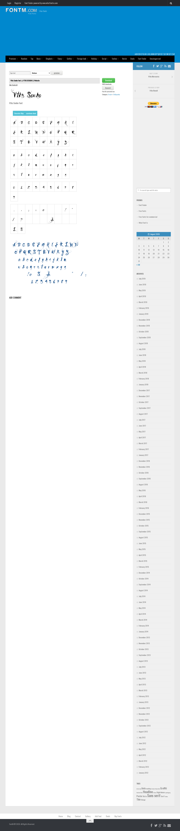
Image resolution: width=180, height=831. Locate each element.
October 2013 (144, 649)
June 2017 (142, 425)
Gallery (87, 816)
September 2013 (145, 655)
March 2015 (143, 561)
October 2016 (144, 472)
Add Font (98, 816)
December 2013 (144, 637)
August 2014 (143, 590)
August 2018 (143, 343)
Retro (145, 796)
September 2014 (145, 584)
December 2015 (144, 513)
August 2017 (143, 413)
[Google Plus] (161, 66)
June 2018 (142, 355)
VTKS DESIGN (27, 80)
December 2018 (144, 319)
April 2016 (142, 496)
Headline (148, 791)
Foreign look (81, 58)
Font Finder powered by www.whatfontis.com (41, 3)
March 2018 (143, 372)
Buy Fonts (118, 816)
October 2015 (144, 525)
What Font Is (143, 222)
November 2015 (144, 519)
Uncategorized (155, 58)
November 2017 (144, 396)
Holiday (94, 58)
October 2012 (144, 719)
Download (108, 80)
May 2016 (142, 490)
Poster (139, 796)
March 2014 (143, 619)
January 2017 (143, 455)
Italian (154, 793)
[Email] (169, 66)
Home (61, 816)
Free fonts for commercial (148, 216)
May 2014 (142, 608)
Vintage (143, 800)
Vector (124, 58)
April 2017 (142, 437)
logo (158, 792)
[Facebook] (153, 66)
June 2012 (142, 743)
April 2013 (142, 684)
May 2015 (142, 549)
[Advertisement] (90, 34)
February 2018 (144, 378)
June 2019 (142, 284)
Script (104, 58)
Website (37, 80)
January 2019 (143, 313)
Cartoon (153, 789)
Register (18, 3)
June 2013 (142, 672)
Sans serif (153, 795)
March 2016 (143, 502)
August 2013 (143, 661)
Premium (12, 58)
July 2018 (142, 349)
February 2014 (144, 625)
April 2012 (142, 755)
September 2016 (145, 478)
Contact (78, 816)
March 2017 (143, 443)
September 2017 (144, 408)
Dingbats (49, 58)
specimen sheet (31, 113)
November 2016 (144, 466)
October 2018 (144, 331)
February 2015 (144, 566)
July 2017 (142, 419)
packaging (168, 793)
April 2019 (142, 296)
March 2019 (143, 302)
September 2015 (145, 531)
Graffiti (163, 788)
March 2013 (143, 690)
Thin (138, 799)
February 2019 (144, 308)
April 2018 (142, 366)
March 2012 (143, 761)
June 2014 (142, 602)
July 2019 (142, 278)
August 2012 (143, 731)
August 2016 (143, 484)
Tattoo (166, 796)
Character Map (19, 113)
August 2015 (143, 537)
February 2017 (144, 449)
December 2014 (144, 572)
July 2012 (142, 737)
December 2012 (144, 708)
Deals (132, 58)
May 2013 (142, 678)
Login (9, 3)
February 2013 (144, 696)
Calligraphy (116, 94)
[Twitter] (157, 66)
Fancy (60, 58)
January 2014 (143, 631)
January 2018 (143, 384)
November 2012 (144, 713)
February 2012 (144, 766)
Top (32, 58)
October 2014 (144, 578)
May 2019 (142, 290)
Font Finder (142, 58)
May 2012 (142, 749)
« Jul (138, 264)
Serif (163, 796)
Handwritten (140, 793)
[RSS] (165, 66)
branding (148, 788)
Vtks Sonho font (16, 80)
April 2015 (142, 555)
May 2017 (142, 431)
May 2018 (142, 361)
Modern (163, 792)
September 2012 (145, 725)
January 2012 (143, 772)
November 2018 (144, 325)
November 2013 (144, 643)
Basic (39, 58)
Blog (69, 816)
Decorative (157, 789)
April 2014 (142, 613)
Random (24, 58)
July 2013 (142, 666)
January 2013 (143, 702)
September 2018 (145, 337)
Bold (143, 788)
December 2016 (144, 461)
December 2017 (144, 390)
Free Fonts (142, 211)
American (139, 789)
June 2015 (142, 543)
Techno (114, 58)
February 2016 (144, 508)
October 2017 (143, 402)
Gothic (69, 58)
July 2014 (142, 596)
